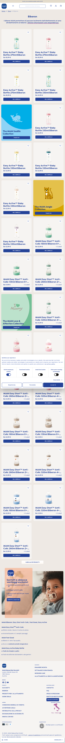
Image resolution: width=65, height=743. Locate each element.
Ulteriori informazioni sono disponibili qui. (43, 23)
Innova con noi (7, 716)
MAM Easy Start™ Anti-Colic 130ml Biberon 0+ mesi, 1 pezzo (15, 280)
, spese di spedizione (34, 735)
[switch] (24, 374)
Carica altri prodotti (32, 562)
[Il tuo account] (56, 6)
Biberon (5, 690)
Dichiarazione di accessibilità (13, 714)
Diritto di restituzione (54, 696)
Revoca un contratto (52, 699)
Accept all (53, 385)
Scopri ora (48, 213)
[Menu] (13, 6)
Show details (56, 380)
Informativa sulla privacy (12, 711)
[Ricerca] (44, 6)
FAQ (47, 690)
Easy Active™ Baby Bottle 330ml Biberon (46, 91)
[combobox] (33, 6)
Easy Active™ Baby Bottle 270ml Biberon (14, 53)
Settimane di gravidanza (44, 670)
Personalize (32, 385)
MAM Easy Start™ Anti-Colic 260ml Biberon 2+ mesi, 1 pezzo (47, 280)
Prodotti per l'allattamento (12, 693)
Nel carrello (16, 61)
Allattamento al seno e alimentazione (49, 676)
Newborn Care (40, 673)
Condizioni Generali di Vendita (13, 705)
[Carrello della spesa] (61, 6)
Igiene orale (6, 696)
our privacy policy (50, 364)
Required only (11, 385)
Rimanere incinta (41, 667)
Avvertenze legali (8, 708)
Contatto (50, 688)
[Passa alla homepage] (4, 6)
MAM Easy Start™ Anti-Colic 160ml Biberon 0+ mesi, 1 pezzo (47, 242)
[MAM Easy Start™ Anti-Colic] (48, 231)
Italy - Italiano (55, 712)
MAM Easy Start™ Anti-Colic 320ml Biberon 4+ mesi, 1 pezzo (47, 318)
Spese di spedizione (53, 693)
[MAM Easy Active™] (16, 42)
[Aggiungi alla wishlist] (28, 32)
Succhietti (6, 688)
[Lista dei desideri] (51, 6)
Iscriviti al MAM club (13, 599)
